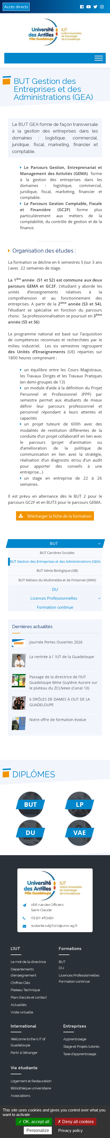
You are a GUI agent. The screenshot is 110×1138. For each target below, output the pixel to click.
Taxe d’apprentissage (79, 1054)
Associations (20, 1096)
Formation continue (55, 607)
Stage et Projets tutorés (81, 1047)
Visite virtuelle (22, 1012)
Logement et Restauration (31, 1081)
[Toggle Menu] (99, 58)
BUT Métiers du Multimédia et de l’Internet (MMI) (57, 580)
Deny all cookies (77, 1121)
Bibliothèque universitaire (31, 1088)
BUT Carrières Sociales (57, 552)
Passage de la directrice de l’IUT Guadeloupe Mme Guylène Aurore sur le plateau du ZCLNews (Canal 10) (63, 682)
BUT (54, 543)
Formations (70, 948)
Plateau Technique (25, 990)
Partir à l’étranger (24, 1053)
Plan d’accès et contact (29, 997)
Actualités (18, 1005)
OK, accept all (35, 1121)
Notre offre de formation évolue (57, 719)
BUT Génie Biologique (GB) (57, 570)
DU (55, 589)
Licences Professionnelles (53, 598)
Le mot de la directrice (28, 962)
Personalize (37, 1130)
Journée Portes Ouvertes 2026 (55, 642)
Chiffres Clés (20, 983)
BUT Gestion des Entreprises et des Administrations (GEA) (55, 561)
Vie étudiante (24, 1067)
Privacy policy (70, 1130)
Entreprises (74, 1026)
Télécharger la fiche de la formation (59, 516)
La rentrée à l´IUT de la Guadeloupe (61, 656)
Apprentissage (74, 1039)
